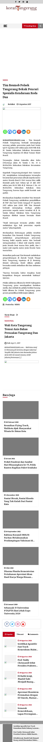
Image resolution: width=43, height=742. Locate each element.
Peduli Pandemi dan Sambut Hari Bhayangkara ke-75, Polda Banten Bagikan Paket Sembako (20, 465)
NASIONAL (9, 321)
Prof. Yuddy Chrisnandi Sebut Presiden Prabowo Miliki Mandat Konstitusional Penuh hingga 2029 (28, 663)
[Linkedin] (24, 132)
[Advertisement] (21, 51)
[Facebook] (10, 132)
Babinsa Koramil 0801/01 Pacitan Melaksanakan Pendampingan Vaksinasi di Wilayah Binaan (18, 538)
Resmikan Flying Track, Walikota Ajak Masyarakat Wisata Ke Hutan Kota (17, 428)
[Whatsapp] (5, 132)
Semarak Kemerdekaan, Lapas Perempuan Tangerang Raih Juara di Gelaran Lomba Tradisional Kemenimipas (27, 711)
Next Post (10, 315)
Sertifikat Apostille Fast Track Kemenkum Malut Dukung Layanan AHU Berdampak (27, 647)
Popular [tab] (9, 634)
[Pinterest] (19, 132)
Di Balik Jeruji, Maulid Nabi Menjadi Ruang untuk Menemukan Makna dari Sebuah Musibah (28, 679)
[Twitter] (14, 132)
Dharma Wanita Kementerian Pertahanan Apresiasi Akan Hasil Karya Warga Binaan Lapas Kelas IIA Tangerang (19, 574)
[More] (28, 132)
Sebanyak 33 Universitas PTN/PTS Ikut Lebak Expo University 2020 (17, 611)
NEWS (5, 80)
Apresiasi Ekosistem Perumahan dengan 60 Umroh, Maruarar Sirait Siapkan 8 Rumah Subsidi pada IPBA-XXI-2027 (28, 695)
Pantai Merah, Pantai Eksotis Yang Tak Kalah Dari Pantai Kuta (19, 501)
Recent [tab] (21, 634)
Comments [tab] (34, 634)
